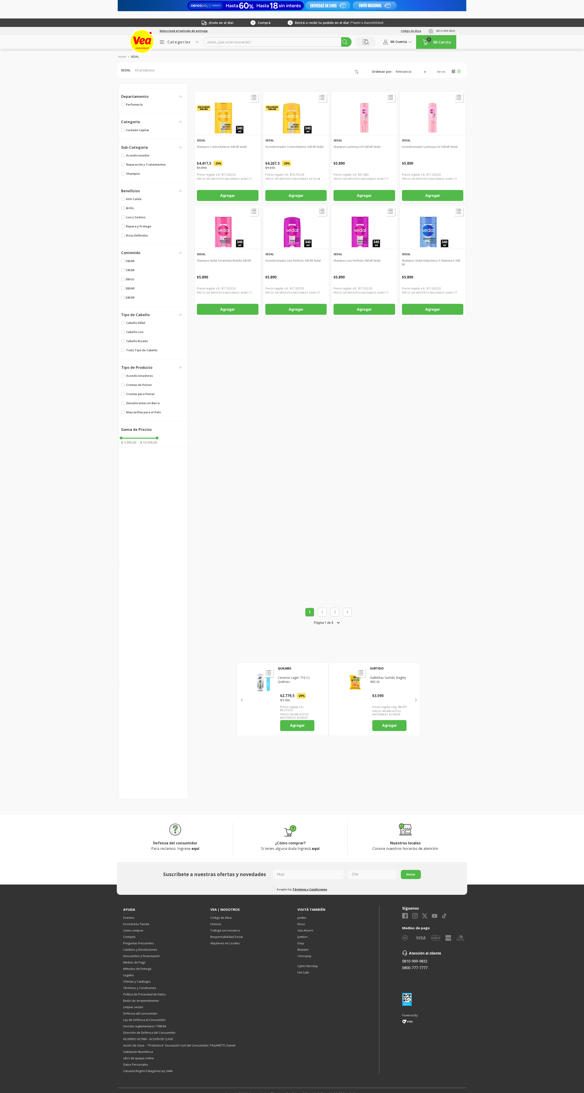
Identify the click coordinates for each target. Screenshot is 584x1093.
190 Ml (130, 270)
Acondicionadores (139, 376)
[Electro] (292, 5)
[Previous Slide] (241, 699)
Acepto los (302, 889)
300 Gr (130, 279)
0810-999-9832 (445, 31)
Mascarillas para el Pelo (143, 412)
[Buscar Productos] (345, 42)
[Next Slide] (415, 699)
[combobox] (277, 42)
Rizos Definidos (137, 235)
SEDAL (135, 56)
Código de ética (411, 31)
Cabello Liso (134, 332)
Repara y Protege (138, 226)
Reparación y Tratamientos (146, 164)
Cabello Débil (135, 323)
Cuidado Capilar (137, 130)
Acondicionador (138, 155)
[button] (183, 31)
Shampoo (133, 174)
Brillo (130, 208)
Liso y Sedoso (135, 217)
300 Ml (130, 288)
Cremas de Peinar (139, 385)
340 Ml (130, 297)
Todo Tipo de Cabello (141, 350)
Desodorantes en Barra (143, 403)
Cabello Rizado (137, 341)
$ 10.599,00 (147, 442)
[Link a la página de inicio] (122, 56)
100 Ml (130, 261)
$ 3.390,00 (128, 442)
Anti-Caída (133, 199)
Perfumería (134, 104)
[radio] (453, 71)
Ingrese (188, 848)
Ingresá (308, 848)
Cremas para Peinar (140, 394)
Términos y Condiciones (309, 889)
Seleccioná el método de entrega (183, 31)
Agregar (297, 725)
